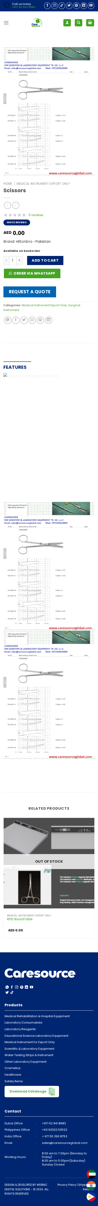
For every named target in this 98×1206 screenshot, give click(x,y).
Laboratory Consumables (23, 1022)
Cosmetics (13, 1068)
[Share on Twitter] (24, 320)
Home (7, 184)
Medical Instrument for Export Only (30, 1042)
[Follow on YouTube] (91, 5)
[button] (33, 275)
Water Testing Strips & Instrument (29, 1055)
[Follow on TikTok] (62, 5)
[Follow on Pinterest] (76, 5)
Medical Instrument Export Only (43, 184)
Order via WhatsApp (34, 273)
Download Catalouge (28, 1091)
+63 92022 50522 (54, 1130)
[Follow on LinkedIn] (83, 5)
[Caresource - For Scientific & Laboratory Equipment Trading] (37, 23)
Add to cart (45, 260)
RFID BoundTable (20, 919)
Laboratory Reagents (20, 1029)
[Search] (78, 23)
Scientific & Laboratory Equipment (29, 1049)
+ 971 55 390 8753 (54, 1136)
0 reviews (35, 215)
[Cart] (90, 23)
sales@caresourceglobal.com (65, 1143)
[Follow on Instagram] (54, 5)
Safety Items (14, 1081)
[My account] (67, 23)
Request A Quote (30, 292)
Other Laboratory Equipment (25, 1061)
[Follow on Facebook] (47, 5)
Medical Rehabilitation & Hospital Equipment (37, 1016)
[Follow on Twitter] (69, 5)
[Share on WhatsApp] (7, 320)
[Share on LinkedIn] (48, 320)
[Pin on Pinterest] (40, 320)
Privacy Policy (66, 1185)
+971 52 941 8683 (23, 7)
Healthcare (13, 1074)
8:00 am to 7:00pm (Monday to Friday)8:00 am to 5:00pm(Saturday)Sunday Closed (64, 1158)
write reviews (17, 222)
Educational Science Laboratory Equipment (36, 1036)
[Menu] (6, 22)
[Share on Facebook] (16, 320)
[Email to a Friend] (32, 320)
